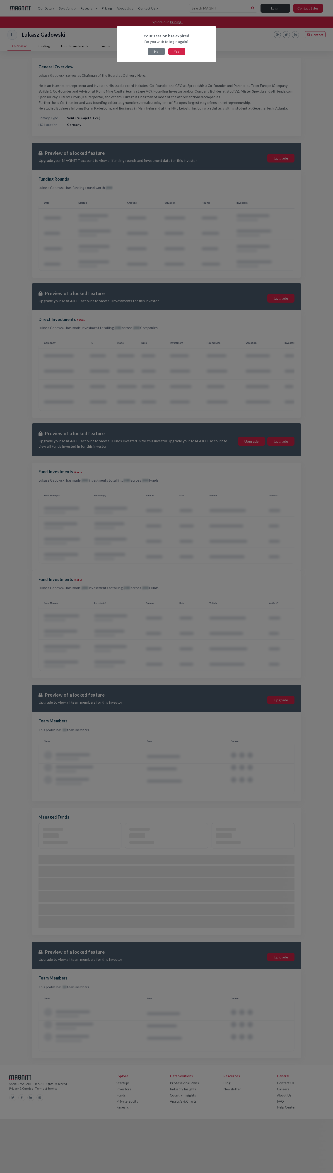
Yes (176, 51)
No (156, 51)
